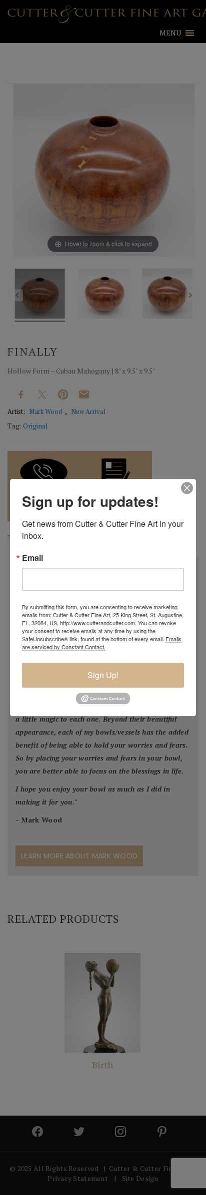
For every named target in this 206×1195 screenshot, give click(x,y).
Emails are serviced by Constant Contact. (102, 643)
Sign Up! (103, 675)
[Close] (187, 488)
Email (32, 558)
